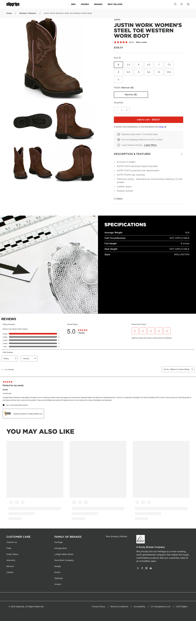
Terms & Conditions (119, 607)
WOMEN (85, 4)
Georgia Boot (60, 548)
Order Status (12, 554)
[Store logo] (13, 4)
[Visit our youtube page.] (150, 569)
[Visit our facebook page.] (142, 569)
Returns (10, 566)
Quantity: (118, 103)
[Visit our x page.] (137, 569)
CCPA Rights (181, 607)
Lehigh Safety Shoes (63, 554)
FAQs (8, 548)
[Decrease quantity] (117, 110)
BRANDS (98, 4)
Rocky (57, 572)
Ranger (57, 566)
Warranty (10, 560)
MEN (73, 4)
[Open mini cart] (188, 4)
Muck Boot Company (64, 560)
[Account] (181, 5)
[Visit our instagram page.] (146, 569)
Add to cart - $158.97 (160, 120)
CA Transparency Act (160, 607)
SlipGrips (58, 578)
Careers (9, 572)
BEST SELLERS (115, 4)
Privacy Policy (98, 607)
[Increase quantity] (127, 110)
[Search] (175, 5)
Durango (58, 542)
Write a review (141, 42)
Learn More (150, 145)
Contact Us (11, 542)
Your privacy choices (116, 536)
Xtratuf (57, 584)
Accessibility (139, 607)
